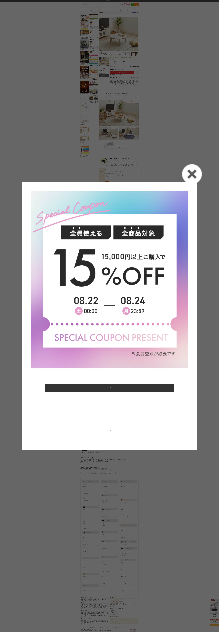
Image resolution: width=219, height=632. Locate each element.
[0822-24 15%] (109, 279)
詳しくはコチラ (109, 387)
